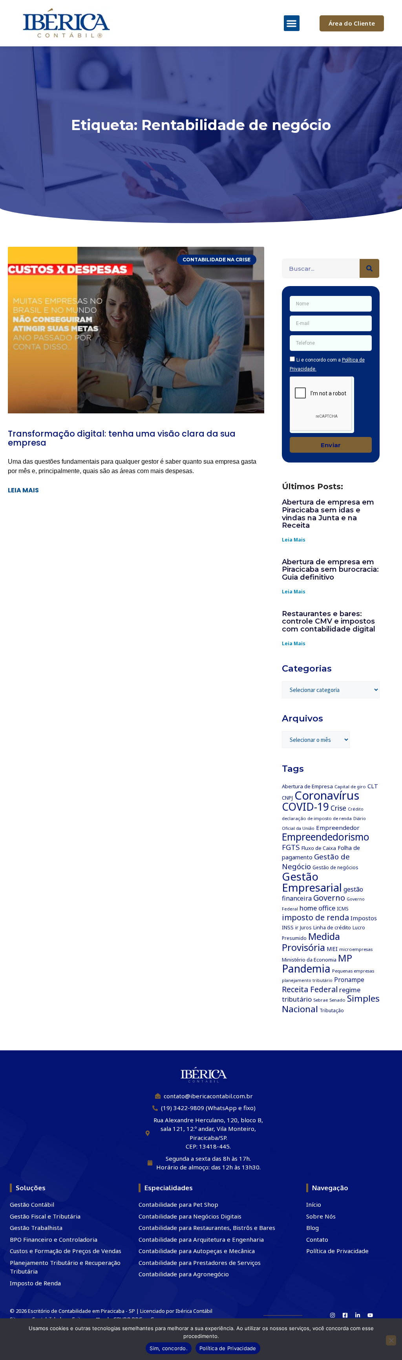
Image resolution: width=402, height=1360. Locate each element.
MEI (332, 949)
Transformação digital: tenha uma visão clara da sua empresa (122, 438)
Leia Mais (293, 539)
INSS (288, 927)
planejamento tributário (307, 980)
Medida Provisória (311, 942)
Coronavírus (326, 795)
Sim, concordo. (169, 1348)
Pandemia (306, 969)
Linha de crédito (332, 927)
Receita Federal (310, 989)
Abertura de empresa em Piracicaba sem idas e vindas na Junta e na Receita (328, 514)
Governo (329, 897)
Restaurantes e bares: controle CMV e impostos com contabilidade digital (328, 621)
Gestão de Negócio (316, 862)
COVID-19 (305, 807)
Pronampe (349, 979)
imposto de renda (315, 917)
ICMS (343, 908)
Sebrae (320, 1000)
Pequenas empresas (353, 971)
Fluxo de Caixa (319, 848)
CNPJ (287, 797)
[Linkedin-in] (357, 1315)
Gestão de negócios (335, 867)
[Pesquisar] (369, 268)
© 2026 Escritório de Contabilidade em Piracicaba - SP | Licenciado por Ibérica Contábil (111, 1310)
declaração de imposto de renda (317, 818)
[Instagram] (332, 1315)
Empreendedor (338, 827)
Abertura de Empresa (307, 786)
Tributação (332, 1010)
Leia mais (23, 490)
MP (345, 957)
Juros (306, 927)
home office (317, 907)
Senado (337, 1000)
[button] (292, 23)
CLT (372, 786)
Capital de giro (350, 786)
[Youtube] (370, 1315)
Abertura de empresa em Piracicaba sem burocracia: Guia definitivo (330, 570)
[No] (391, 1340)
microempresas (356, 949)
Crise (338, 808)
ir (296, 927)
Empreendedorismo (325, 836)
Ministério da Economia (309, 959)
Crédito (356, 809)
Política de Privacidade (227, 1348)
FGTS (291, 847)
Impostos (364, 918)
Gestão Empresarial (312, 882)
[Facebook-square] (345, 1315)
